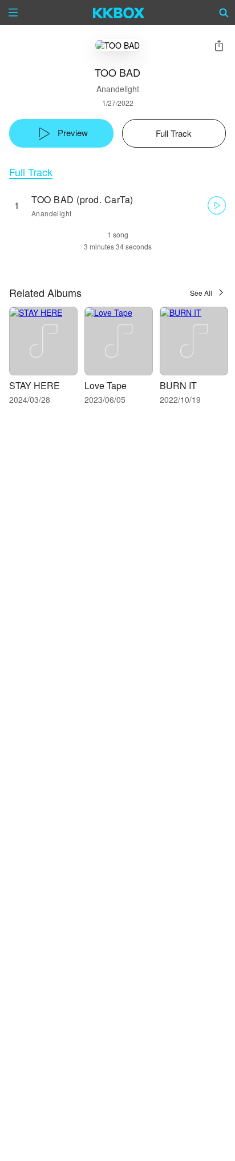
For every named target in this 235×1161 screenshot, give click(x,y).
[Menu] (13, 12)
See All (201, 293)
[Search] (224, 12)
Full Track (30, 172)
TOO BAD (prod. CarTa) (82, 199)
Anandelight (117, 88)
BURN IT (178, 385)
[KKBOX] (119, 12)
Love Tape (105, 385)
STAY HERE (34, 385)
